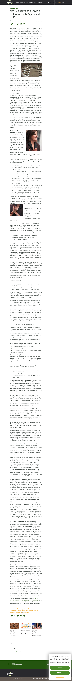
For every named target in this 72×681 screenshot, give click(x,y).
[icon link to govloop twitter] (12, 24)
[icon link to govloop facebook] (15, 24)
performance (26, 612)
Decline (59, 673)
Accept (60, 667)
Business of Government (29, 609)
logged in (18, 652)
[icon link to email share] (21, 24)
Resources (22, 2)
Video (27, 2)
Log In (63, 2)
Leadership (15, 8)
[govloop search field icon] (55, 2)
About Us (40, 2)
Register (59, 2)
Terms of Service (44, 678)
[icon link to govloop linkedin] (18, 24)
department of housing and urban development (21, 610)
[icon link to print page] (24, 24)
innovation (36, 610)
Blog (35, 2)
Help (34, 678)
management (19, 612)
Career (11, 8)
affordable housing (18, 609)
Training (17, 2)
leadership (12, 612)
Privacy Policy (38, 678)
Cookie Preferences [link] (19, 678)
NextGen (31, 2)
